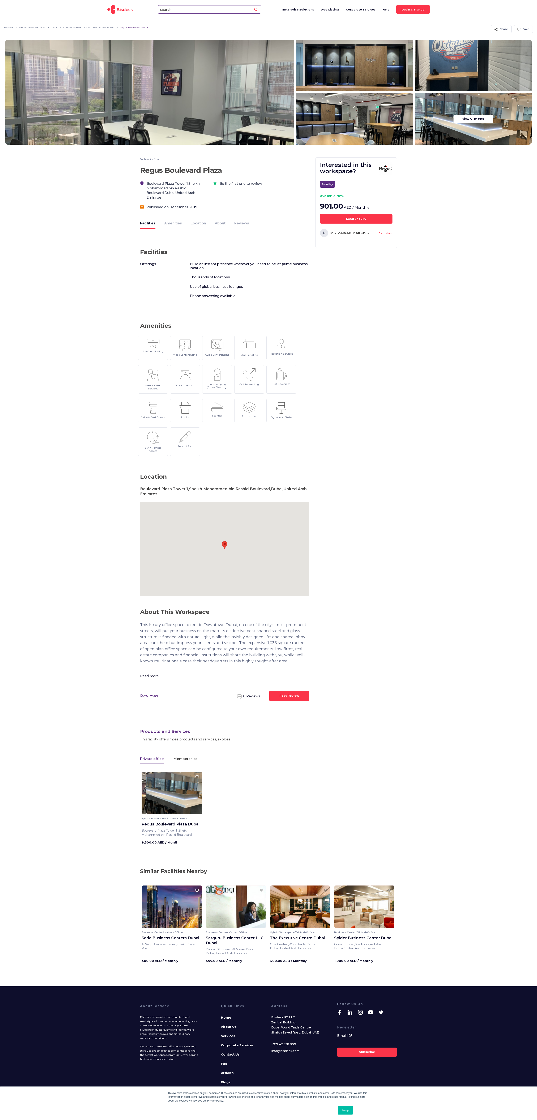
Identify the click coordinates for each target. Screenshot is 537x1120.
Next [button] (195, 794)
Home (226, 1017)
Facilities (147, 223)
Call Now (385, 233)
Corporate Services (360, 9)
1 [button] (168, 811)
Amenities (173, 223)
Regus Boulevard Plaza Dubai (170, 824)
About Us (229, 1027)
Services (228, 1036)
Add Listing (330, 9)
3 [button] (173, 811)
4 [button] (175, 811)
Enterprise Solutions (298, 9)
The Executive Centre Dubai (297, 938)
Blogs (226, 1082)
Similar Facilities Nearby (173, 871)
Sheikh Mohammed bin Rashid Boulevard (89, 27)
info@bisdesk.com (285, 1051)
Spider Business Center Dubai (363, 938)
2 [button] (170, 811)
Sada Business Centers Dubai (170, 938)
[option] (172, 794)
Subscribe (367, 1052)
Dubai (54, 27)
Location (198, 223)
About (220, 223)
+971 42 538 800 (283, 1044)
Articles (227, 1073)
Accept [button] (345, 1110)
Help (386, 9)
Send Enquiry (356, 218)
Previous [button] (148, 794)
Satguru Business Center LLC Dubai (234, 940)
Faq (224, 1064)
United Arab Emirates (32, 27)
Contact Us (230, 1054)
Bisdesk (9, 27)
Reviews (241, 223)
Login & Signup (413, 9)
